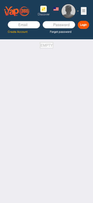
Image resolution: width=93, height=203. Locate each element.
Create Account (17, 31)
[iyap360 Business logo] (17, 11)
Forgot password (61, 31)
